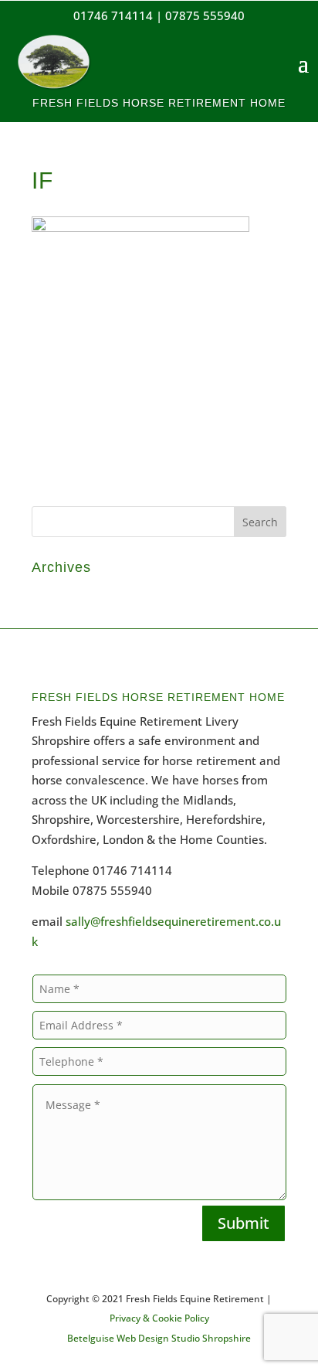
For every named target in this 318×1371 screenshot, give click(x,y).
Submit (243, 1223)
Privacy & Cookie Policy (159, 1318)
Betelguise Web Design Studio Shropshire (159, 1338)
